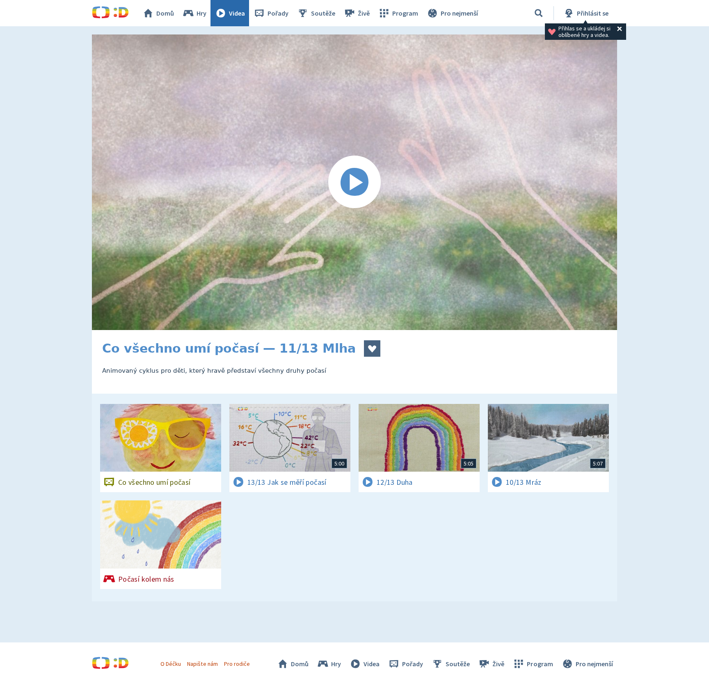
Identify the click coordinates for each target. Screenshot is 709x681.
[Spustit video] (354, 182)
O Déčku (170, 663)
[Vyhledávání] (538, 13)
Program (405, 13)
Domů (165, 13)
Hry (201, 13)
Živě (364, 13)
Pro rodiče (237, 663)
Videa (237, 13)
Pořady (278, 13)
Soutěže (323, 13)
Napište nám (202, 663)
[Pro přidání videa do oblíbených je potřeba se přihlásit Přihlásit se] (372, 348)
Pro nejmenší (459, 13)
